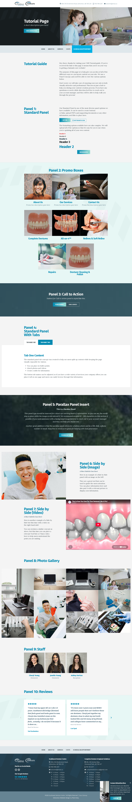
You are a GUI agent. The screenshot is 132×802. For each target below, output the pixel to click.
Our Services (66, 202)
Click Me (115, 798)
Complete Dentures (38, 238)
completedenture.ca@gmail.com (96, 770)
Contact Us (93, 202)
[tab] (31, 342)
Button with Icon (79, 120)
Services (60, 750)
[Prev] (20, 717)
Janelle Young (55, 675)
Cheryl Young (34, 675)
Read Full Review (33, 727)
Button (65, 120)
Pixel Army (75, 798)
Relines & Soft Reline (94, 238)
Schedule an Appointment (81, 750)
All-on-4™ (66, 238)
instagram (19, 770)
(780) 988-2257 (98, 4)
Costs (68, 750)
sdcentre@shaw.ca (111, 4)
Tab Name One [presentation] (31, 342)
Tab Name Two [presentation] (45, 342)
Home (43, 750)
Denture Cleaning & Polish (80, 273)
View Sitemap (83, 795)
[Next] (111, 717)
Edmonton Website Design (61, 798)
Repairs (52, 272)
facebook (16, 770)
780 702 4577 (90, 767)
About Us (38, 202)
